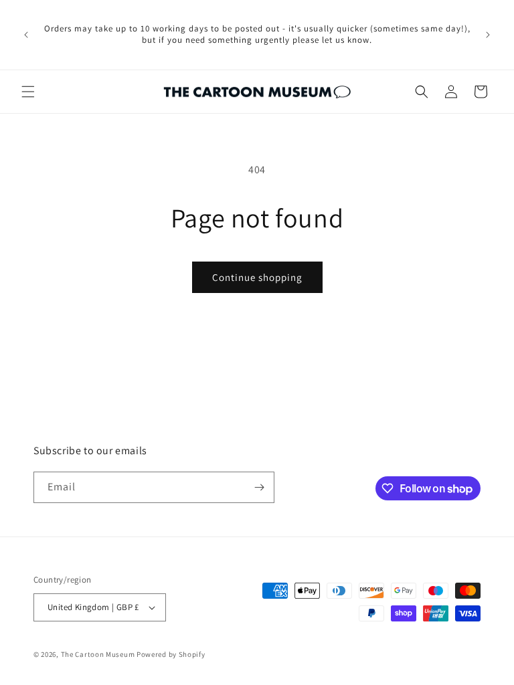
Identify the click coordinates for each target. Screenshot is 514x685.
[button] (28, 91)
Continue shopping (257, 277)
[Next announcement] (488, 35)
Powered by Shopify (171, 654)
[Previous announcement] (26, 35)
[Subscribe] (259, 487)
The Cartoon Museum (98, 654)
